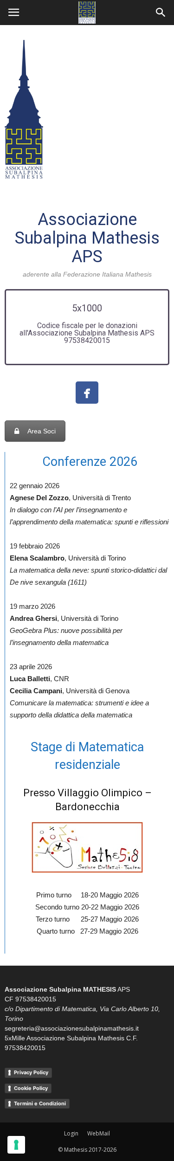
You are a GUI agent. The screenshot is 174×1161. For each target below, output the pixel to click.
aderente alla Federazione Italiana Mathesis (87, 274)
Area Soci (41, 431)
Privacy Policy (31, 1072)
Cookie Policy (31, 1088)
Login (71, 1133)
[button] (161, 12)
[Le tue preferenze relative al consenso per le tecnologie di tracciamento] (16, 1145)
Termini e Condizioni (40, 1103)
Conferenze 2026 (89, 461)
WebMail (98, 1133)
